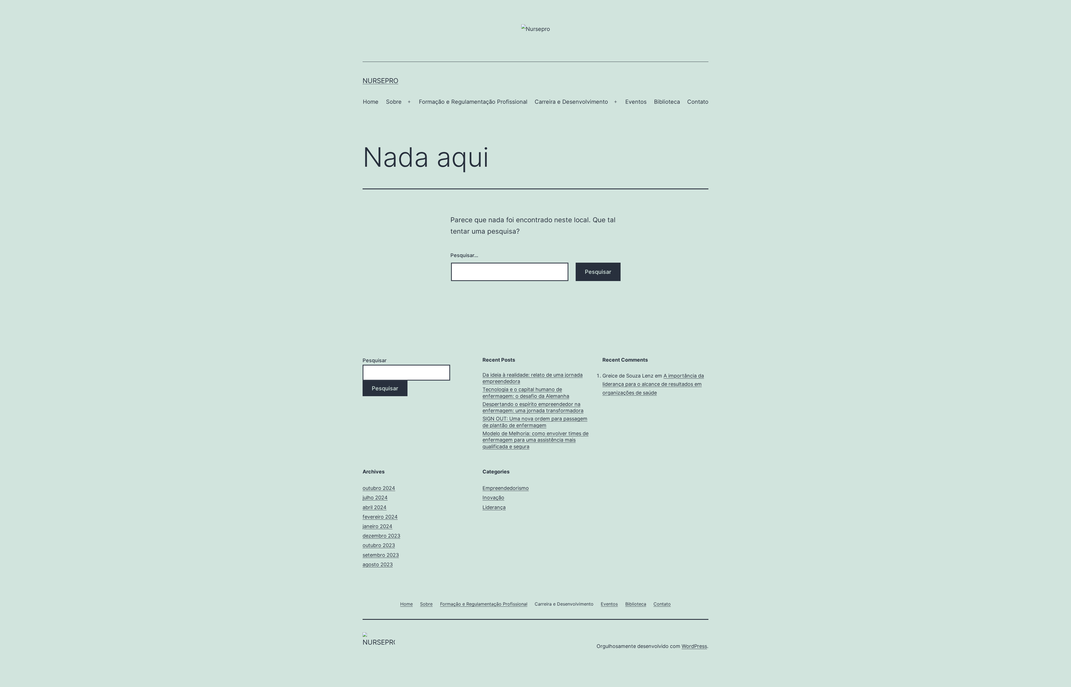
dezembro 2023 (381, 536)
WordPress (694, 646)
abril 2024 (375, 507)
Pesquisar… (464, 255)
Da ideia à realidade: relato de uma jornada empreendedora (533, 378)
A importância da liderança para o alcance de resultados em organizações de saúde (653, 384)
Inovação (493, 497)
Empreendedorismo (506, 488)
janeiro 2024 (377, 526)
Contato (697, 101)
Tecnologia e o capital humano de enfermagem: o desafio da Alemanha (526, 392)
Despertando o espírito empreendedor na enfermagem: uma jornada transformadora (533, 407)
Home (370, 101)
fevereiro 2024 (380, 517)
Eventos (636, 101)
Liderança (494, 507)
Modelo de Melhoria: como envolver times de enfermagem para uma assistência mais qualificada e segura (535, 439)
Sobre (394, 101)
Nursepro (380, 81)
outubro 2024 (379, 488)
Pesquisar (375, 360)
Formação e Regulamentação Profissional (473, 101)
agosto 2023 (378, 564)
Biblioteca (667, 101)
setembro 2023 (381, 555)
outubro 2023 (379, 545)
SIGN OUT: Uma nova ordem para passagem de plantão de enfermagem (535, 422)
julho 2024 (375, 497)
